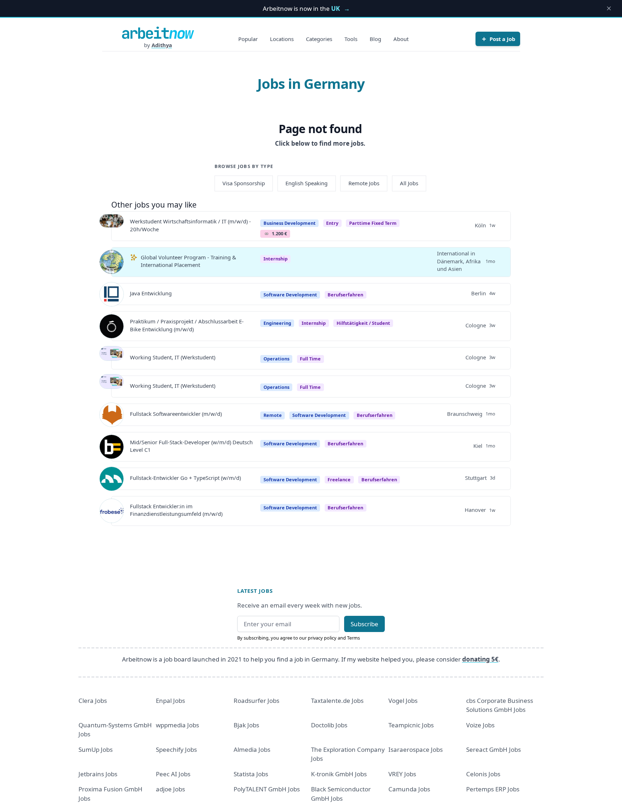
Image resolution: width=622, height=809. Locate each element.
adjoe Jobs (170, 789)
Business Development (289, 223)
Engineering (277, 323)
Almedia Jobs (252, 749)
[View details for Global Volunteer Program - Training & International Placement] (111, 262)
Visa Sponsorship (243, 183)
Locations (282, 38)
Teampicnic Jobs (411, 725)
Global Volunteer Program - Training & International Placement (188, 261)
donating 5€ (480, 659)
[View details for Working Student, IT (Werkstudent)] (111, 358)
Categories (319, 38)
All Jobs (409, 183)
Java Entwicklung (151, 293)
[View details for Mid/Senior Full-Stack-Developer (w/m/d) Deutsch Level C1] (111, 447)
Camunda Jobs (409, 789)
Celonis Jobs (483, 774)
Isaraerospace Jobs (415, 749)
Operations (276, 358)
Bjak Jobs (246, 725)
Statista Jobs (251, 774)
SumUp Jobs (95, 749)
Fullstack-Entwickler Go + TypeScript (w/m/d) (185, 477)
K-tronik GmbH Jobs (339, 774)
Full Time (310, 358)
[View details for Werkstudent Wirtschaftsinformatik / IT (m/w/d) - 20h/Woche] (111, 226)
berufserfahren (345, 294)
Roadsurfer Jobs (256, 700)
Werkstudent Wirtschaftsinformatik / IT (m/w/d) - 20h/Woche (190, 225)
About (401, 38)
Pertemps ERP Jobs (492, 789)
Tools (350, 38)
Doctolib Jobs (329, 725)
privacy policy (322, 638)
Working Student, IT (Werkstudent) (172, 357)
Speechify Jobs (176, 749)
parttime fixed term (373, 223)
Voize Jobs (480, 725)
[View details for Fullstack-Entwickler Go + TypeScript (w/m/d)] (111, 479)
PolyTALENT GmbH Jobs (267, 789)
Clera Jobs (92, 700)
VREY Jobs (402, 774)
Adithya (162, 45)
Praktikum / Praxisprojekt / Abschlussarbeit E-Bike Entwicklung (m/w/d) (187, 325)
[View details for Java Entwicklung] (111, 294)
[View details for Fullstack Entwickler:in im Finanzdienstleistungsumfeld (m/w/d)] (111, 511)
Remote (272, 415)
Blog (375, 38)
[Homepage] (158, 33)
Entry (332, 223)
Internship (275, 258)
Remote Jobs (363, 183)
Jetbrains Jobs (97, 774)
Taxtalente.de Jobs (337, 700)
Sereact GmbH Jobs (493, 749)
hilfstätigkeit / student (363, 323)
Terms (353, 638)
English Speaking (306, 183)
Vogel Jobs (403, 700)
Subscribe (364, 624)
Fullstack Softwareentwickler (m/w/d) (176, 413)
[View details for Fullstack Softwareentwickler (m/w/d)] (111, 415)
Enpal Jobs (170, 700)
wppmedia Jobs (177, 725)
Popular (248, 38)
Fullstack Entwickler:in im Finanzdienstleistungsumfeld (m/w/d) (176, 510)
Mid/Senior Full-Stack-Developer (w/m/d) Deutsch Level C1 (191, 445)
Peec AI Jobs (173, 774)
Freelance (339, 479)
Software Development (290, 294)
